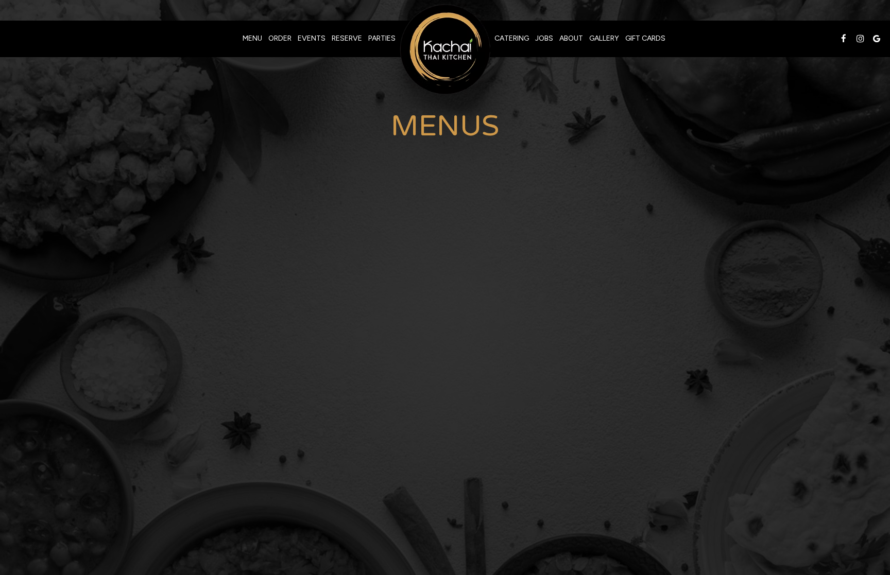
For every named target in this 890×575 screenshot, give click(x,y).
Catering (511, 38)
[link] (445, 49)
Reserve (347, 38)
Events (312, 38)
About (571, 38)
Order (280, 38)
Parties (382, 38)
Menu (252, 38)
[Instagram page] (860, 38)
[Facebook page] (843, 38)
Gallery (604, 38)
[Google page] (876, 38)
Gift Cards (645, 38)
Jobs (544, 38)
